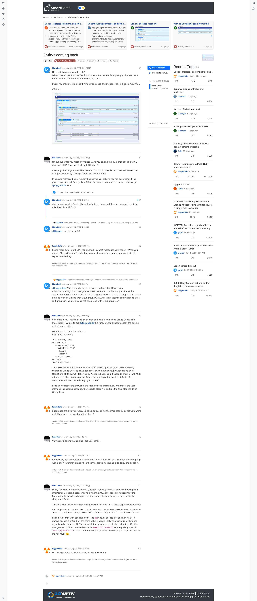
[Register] (253, 8)
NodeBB (190, 593)
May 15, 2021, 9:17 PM (80, 407)
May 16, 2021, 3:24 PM (80, 548)
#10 (139, 455)
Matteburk (56, 68)
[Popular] (3, 19)
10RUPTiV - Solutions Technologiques (177, 596)
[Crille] (175, 151)
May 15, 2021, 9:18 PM (78, 437)
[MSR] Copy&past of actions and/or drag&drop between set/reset (191, 285)
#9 (140, 437)
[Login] (253, 3)
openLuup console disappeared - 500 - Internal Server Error (193, 247)
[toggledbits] (175, 171)
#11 (139, 485)
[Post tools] (138, 150)
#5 (140, 246)
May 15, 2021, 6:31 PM (79, 284)
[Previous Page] (45, 36)
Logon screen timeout (184, 265)
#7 (140, 316)
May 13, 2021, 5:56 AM (79, 68)
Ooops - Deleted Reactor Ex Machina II (64, 23)
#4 (140, 227)
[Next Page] (212, 36)
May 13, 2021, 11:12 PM (78, 158)
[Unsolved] (3, 24)
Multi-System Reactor (56, 47)
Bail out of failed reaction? (144, 23)
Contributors (202, 593)
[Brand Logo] (60, 8)
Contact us (203, 596)
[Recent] (3, 8)
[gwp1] (175, 212)
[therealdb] (175, 96)
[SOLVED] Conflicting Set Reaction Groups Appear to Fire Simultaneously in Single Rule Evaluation (192, 204)
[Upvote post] (128, 150)
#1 (140, 68)
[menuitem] (253, 3)
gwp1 (180, 233)
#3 (140, 200)
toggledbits (57, 246)
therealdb (182, 96)
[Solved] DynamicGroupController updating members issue (190, 145)
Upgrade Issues (181, 184)
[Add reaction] (124, 150)
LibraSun (56, 158)
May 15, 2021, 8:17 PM (78, 316)
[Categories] (3, 3)
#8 (140, 407)
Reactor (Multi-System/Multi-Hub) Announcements (190, 165)
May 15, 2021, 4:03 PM (80, 246)
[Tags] (3, 14)
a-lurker (181, 253)
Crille (180, 151)
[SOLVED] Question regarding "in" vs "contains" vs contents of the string (192, 227)
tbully (180, 189)
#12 (139, 548)
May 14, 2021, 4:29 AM (79, 227)
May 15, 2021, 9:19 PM (80, 455)
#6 (140, 284)
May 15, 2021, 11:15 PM (78, 485)
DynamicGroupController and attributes (108, 23)
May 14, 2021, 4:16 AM (79, 200)
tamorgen (182, 113)
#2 (140, 158)
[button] (3, 598)
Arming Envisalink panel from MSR (191, 23)
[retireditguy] (175, 76)
